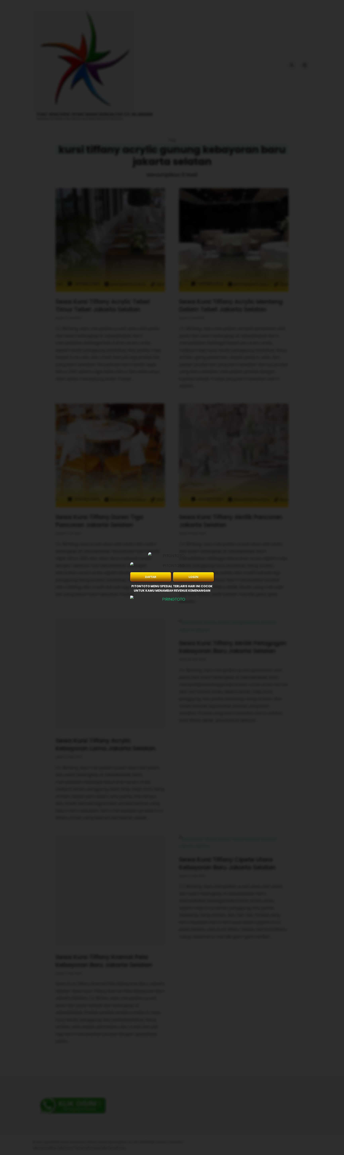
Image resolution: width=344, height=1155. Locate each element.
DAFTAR (150, 577)
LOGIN (193, 577)
